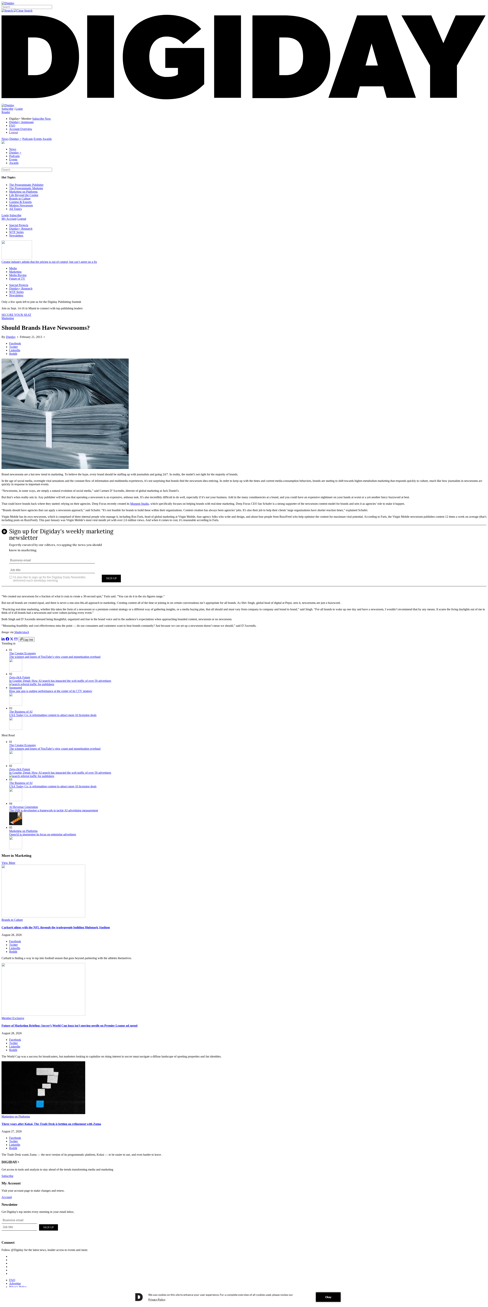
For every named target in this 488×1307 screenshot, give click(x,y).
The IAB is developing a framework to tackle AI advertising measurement (53, 810)
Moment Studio (139, 503)
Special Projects (18, 225)
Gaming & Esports (20, 202)
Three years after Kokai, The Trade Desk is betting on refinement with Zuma (51, 1124)
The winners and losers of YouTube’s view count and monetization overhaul (54, 656)
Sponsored (15, 687)
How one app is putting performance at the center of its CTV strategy (50, 691)
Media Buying (17, 275)
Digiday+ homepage (21, 122)
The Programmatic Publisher (26, 184)
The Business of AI (20, 711)
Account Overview (20, 129)
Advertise (15, 1283)
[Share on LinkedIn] (3, 639)
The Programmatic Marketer (26, 188)
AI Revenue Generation (23, 807)
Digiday (11, 337)
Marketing (15, 271)
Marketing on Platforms (23, 191)
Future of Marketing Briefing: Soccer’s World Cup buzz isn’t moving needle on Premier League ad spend (69, 1025)
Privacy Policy (18, 1287)
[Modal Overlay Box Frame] (244, 558)
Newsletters (16, 235)
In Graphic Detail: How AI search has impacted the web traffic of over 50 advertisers (60, 680)
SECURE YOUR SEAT (16, 314)
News (5, 138)
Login (19, 108)
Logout (13, 132)
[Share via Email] (16, 639)
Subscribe (7, 108)
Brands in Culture (19, 198)
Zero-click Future (19, 677)
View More (8, 862)
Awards (47, 138)
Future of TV (17, 278)
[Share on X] (11, 639)
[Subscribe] (8, 105)
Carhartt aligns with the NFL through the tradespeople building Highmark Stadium (56, 927)
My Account (9, 218)
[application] (244, 1297)
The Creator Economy (22, 653)
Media (13, 268)
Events (38, 138)
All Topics (15, 208)
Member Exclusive (13, 1018)
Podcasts (27, 138)
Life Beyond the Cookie (23, 195)
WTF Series (16, 232)
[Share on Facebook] (7, 639)
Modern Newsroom (21, 205)
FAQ (12, 125)
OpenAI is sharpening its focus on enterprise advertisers (42, 834)
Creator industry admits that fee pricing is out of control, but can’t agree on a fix (49, 261)
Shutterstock (21, 632)
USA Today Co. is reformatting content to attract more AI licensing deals (52, 715)
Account (7, 1197)
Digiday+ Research (20, 228)
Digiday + (15, 138)
